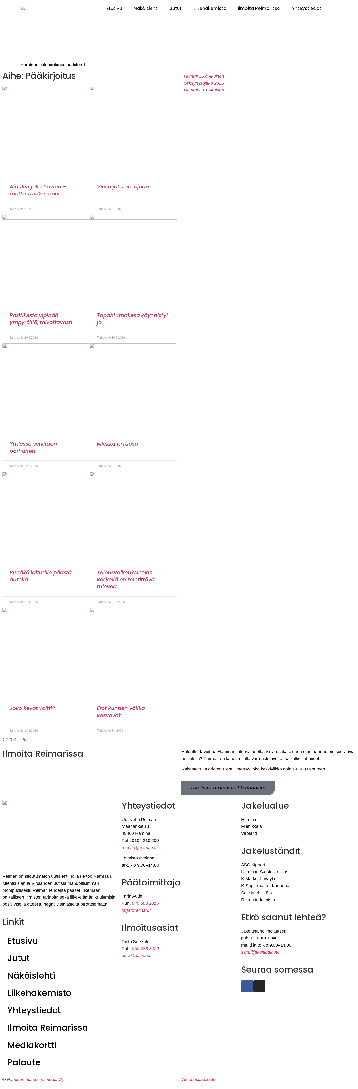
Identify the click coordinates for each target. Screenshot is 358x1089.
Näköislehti (146, 8)
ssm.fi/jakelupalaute (260, 952)
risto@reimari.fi (136, 955)
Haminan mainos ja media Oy (36, 1079)
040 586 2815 (145, 903)
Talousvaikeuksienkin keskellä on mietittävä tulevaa (126, 579)
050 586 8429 (145, 948)
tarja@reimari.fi (136, 910)
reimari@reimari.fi (139, 847)
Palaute (23, 1062)
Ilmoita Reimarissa (259, 8)
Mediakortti (31, 1045)
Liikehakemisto (209, 8)
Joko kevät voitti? (32, 708)
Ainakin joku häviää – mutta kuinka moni (38, 190)
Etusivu (114, 8)
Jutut (176, 8)
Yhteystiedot (306, 8)
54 (25, 739)
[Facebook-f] (247, 986)
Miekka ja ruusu (117, 443)
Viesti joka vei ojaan (123, 186)
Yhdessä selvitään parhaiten (33, 447)
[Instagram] (259, 986)
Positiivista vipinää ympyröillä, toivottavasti (41, 319)
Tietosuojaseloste (198, 1079)
